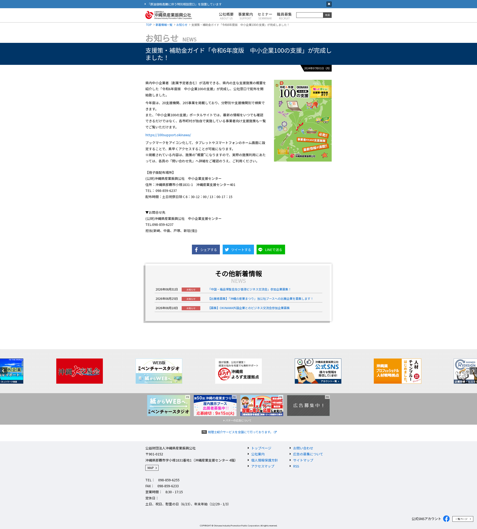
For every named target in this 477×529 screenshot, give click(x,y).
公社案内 (258, 453)
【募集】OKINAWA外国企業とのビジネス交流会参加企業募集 (249, 308)
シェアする (208, 249)
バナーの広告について (238, 420)
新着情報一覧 (164, 25)
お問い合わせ (303, 448)
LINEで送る (273, 249)
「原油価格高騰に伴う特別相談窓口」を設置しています (184, 4)
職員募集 (284, 15)
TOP (149, 25)
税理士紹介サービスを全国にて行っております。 (240, 432)
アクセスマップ (262, 466)
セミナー (265, 15)
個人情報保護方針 (264, 460)
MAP (150, 467)
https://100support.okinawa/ (168, 134)
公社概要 (226, 15)
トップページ (261, 448)
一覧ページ (461, 519)
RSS (296, 466)
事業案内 (245, 15)
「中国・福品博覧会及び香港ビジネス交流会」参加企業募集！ (249, 289)
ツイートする (241, 249)
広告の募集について (308, 453)
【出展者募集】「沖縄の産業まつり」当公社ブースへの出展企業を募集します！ (260, 298)
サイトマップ (303, 460)
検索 (327, 15)
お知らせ (181, 25)
